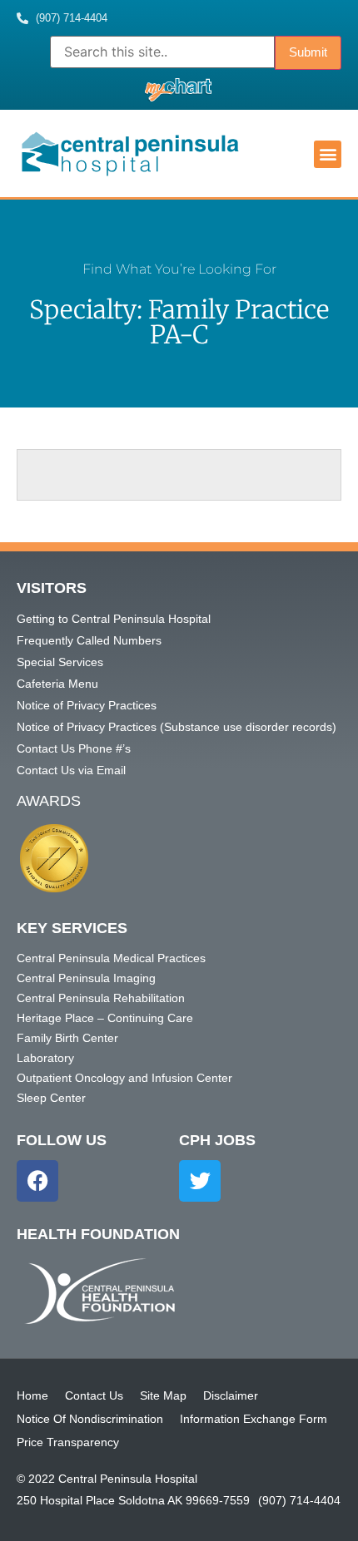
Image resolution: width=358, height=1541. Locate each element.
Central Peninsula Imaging (86, 978)
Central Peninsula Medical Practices (111, 958)
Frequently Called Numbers (89, 640)
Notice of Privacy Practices (87, 705)
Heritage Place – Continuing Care (105, 1018)
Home (32, 1395)
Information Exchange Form (253, 1418)
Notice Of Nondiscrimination (90, 1418)
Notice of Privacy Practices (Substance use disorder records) (176, 726)
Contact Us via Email (71, 770)
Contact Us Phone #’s (74, 748)
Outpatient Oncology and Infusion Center (124, 1077)
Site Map (163, 1395)
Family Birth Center (67, 1038)
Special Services (60, 662)
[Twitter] (200, 1181)
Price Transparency (68, 1442)
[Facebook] (37, 1181)
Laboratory (45, 1057)
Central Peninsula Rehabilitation (101, 998)
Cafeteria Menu (57, 683)
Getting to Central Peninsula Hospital (114, 618)
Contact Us (94, 1395)
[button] (327, 154)
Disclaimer (230, 1395)
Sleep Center (51, 1097)
